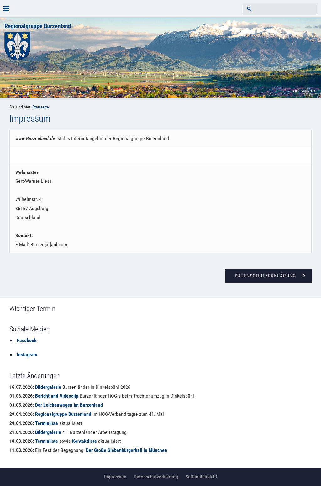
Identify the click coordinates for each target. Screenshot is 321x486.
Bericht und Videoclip (56, 396)
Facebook (27, 340)
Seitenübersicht (201, 477)
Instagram (27, 354)
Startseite (40, 107)
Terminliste (46, 423)
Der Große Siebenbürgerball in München (126, 450)
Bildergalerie (48, 387)
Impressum (115, 477)
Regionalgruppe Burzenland (63, 414)
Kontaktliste (84, 441)
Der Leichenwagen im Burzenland (69, 405)
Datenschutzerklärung (156, 477)
